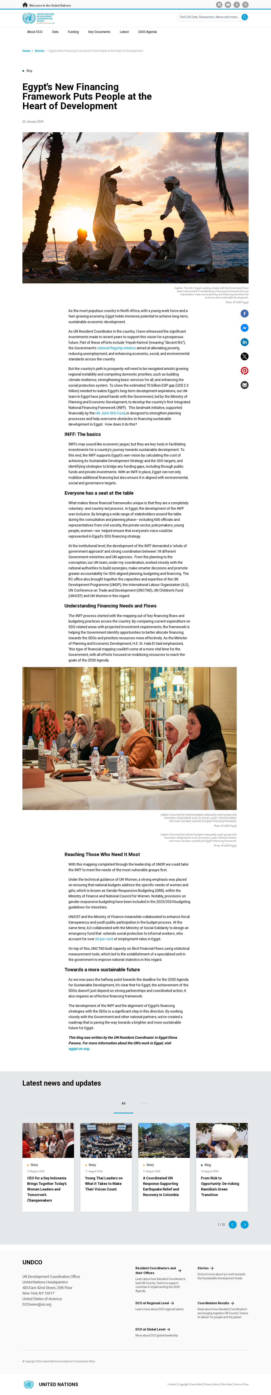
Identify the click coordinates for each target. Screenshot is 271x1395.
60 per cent (104, 939)
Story (145, 1103)
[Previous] (233, 1225)
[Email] (245, 385)
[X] (245, 356)
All (123, 1103)
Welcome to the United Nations (50, 5)
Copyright (183, 1384)
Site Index (226, 1384)
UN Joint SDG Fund (110, 413)
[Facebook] (245, 314)
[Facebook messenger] (245, 328)
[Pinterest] (245, 371)
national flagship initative (116, 348)
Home (26, 50)
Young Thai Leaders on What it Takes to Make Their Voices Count (104, 1183)
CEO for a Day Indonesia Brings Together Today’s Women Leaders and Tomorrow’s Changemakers (47, 1189)
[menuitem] (34, 32)
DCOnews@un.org (36, 1304)
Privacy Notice (212, 1384)
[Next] (245, 1225)
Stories (39, 50)
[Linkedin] (245, 342)
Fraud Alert (196, 1384)
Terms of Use (241, 1384)
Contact (172, 1384)
